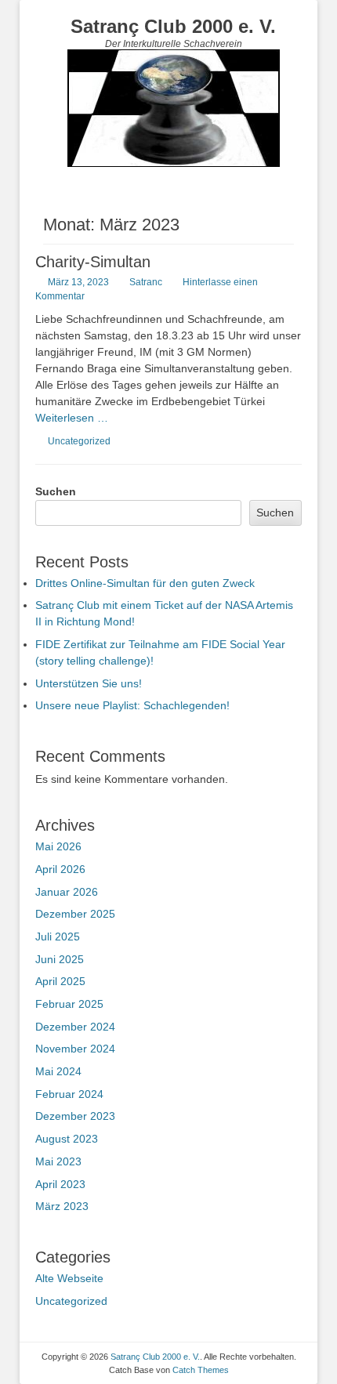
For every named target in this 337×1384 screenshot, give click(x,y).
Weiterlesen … (71, 417)
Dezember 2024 (75, 1026)
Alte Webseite (69, 1278)
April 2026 (60, 869)
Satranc (145, 282)
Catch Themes (200, 1370)
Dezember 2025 (75, 914)
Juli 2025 (57, 936)
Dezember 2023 (75, 1116)
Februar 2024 (69, 1094)
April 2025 (60, 981)
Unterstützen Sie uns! (88, 683)
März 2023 (62, 1206)
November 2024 (75, 1048)
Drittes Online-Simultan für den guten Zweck (145, 583)
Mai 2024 (58, 1071)
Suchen (55, 491)
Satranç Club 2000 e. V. (173, 26)
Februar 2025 (69, 1004)
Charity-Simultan (92, 261)
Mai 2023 (58, 1161)
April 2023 (60, 1184)
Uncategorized (79, 441)
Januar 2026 (66, 892)
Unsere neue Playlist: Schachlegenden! (132, 705)
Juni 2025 (59, 959)
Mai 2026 (58, 846)
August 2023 (66, 1138)
